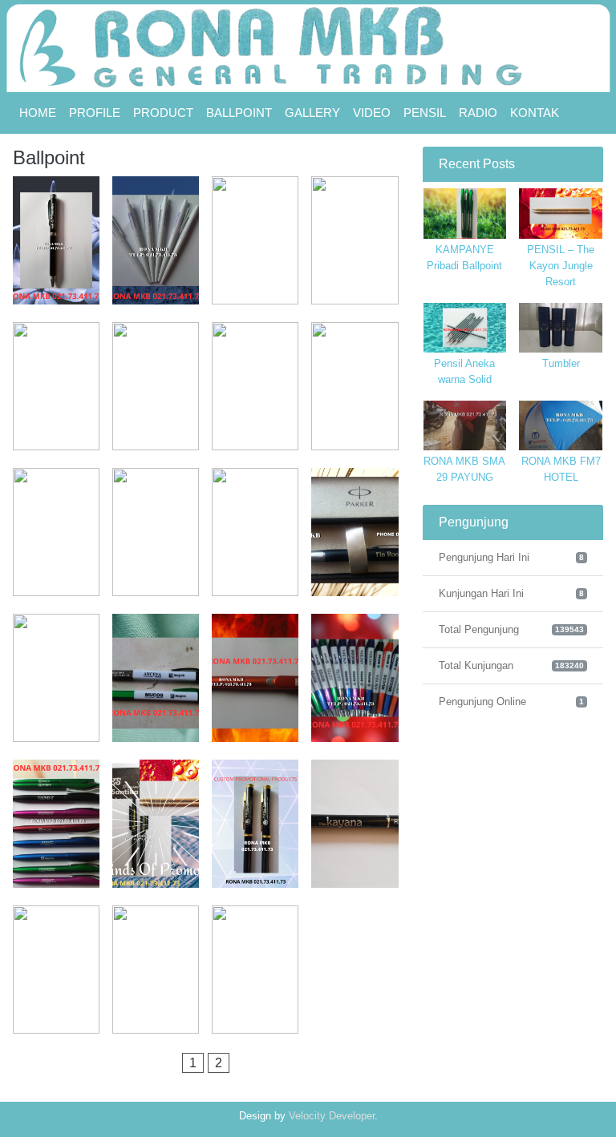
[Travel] (155, 969)
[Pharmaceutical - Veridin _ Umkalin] (56, 678)
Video (372, 112)
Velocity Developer (332, 1116)
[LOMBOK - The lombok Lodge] (56, 532)
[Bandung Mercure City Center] (56, 386)
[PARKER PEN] (354, 532)
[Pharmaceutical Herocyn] (255, 678)
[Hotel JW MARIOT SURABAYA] (255, 386)
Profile (94, 112)
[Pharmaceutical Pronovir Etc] (56, 824)
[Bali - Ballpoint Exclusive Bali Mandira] (56, 240)
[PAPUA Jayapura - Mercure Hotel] (255, 532)
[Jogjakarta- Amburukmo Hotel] (354, 386)
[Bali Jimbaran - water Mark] (255, 240)
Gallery (312, 112)
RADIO (478, 112)
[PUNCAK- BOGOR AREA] (255, 824)
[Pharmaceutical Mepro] (354, 678)
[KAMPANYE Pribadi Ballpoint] (255, 969)
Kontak (534, 112)
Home (37, 112)
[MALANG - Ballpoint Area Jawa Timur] (155, 532)
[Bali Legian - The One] (354, 240)
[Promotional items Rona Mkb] (155, 824)
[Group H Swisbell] (155, 386)
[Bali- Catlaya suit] (155, 240)
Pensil (424, 112)
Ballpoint (239, 112)
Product (163, 112)
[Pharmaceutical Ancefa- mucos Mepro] (155, 678)
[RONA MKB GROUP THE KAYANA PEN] (354, 824)
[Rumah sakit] (56, 969)
